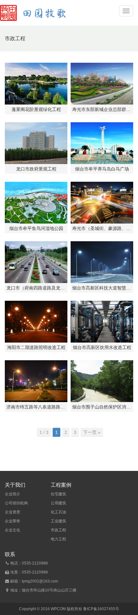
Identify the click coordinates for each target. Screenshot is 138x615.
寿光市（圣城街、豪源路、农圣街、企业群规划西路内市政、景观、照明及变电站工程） (102, 228)
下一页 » (91, 432)
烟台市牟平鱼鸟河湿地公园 (36, 228)
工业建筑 (58, 521)
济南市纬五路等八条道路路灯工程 (36, 406)
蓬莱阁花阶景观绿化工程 (36, 109)
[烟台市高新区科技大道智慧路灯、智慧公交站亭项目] (102, 262)
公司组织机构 (16, 503)
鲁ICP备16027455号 (101, 609)
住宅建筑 (58, 494)
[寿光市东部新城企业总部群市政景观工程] (102, 84)
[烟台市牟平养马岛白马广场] (102, 143)
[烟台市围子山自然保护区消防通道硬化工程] (102, 381)
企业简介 (12, 494)
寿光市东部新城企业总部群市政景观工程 (102, 109)
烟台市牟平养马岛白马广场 (102, 168)
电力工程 (58, 539)
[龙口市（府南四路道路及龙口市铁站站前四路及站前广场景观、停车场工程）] (36, 262)
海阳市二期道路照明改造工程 (36, 347)
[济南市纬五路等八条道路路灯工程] (36, 381)
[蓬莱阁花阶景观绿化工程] (36, 84)
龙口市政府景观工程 (36, 168)
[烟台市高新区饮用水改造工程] (102, 322)
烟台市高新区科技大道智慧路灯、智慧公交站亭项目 (102, 287)
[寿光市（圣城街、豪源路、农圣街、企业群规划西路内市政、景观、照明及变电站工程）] (102, 203)
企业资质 (12, 512)
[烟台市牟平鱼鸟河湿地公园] (36, 203)
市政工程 (58, 530)
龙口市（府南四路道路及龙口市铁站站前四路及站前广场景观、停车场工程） (36, 287)
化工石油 (58, 512)
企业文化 (12, 530)
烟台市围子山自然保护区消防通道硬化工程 (102, 406)
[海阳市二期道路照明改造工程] (36, 322)
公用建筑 (58, 503)
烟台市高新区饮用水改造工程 (102, 347)
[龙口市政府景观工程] (36, 143)
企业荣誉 (12, 521)
